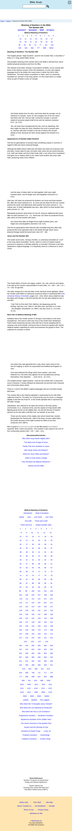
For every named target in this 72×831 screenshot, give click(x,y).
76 (33, 575)
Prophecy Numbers (30, 735)
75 (27, 575)
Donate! (52, 806)
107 (39, 595)
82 (33, 579)
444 (26, 48)
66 (45, 568)
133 (51, 610)
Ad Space (50, 30)
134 (20, 614)
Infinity (21, 517)
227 (39, 641)
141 (26, 618)
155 (39, 626)
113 (39, 599)
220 (39, 638)
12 (31, 39)
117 (26, 603)
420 (33, 661)
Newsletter (33, 30)
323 (20, 653)
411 (20, 661)
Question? (22, 30)
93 (27, 587)
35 (39, 548)
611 (42, 669)
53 (39, 560)
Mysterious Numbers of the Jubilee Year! (36, 719)
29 (39, 544)
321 (51, 649)
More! (51, 48)
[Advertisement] (36, 14)
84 (45, 579)
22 (36, 42)
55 (51, 560)
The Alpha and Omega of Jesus (36, 442)
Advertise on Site (36, 813)
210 (45, 634)
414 (26, 661)
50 (20, 560)
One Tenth (38, 517)
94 (33, 587)
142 (33, 618)
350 (45, 653)
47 (39, 556)
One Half (28, 521)
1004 (29, 684)
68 (20, 571)
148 (33, 622)
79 (51, 575)
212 (20, 638)
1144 (36, 688)
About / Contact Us (24, 806)
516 (23, 669)
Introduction (27, 513)
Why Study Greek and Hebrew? (36, 450)
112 (33, 599)
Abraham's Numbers (45, 715)
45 (27, 556)
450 (26, 665)
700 (33, 673)
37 (51, 548)
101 (39, 591)
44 (20, 556)
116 (20, 603)
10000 (46, 696)
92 (20, 587)
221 (45, 638)
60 (45, 564)
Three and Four (26, 525)
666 (26, 673)
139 (51, 614)
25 (46, 42)
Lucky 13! (47, 731)
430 (45, 661)
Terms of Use (29, 810)
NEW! (42, 30)
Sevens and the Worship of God (36, 727)
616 (20, 673)
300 (45, 645)
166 (26, 630)
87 (27, 583)
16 (33, 536)
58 (33, 564)
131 (39, 610)
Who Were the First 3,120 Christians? (36, 712)
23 (39, 540)
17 (52, 39)
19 (20, 42)
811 (39, 677)
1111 (50, 684)
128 (20, 610)
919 (35, 680)
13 (36, 39)
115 (51, 599)
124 (33, 607)
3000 (25, 696)
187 (20, 634)
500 (45, 665)
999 (41, 680)
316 (33, 649)
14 (41, 39)
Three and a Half (41, 521)
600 (36, 669)
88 (33, 583)
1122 (29, 688)
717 (45, 673)
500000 (34, 700)
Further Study (45, 739)
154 (33, 626)
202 (33, 634)
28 (33, 544)
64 (33, 568)
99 (26, 591)
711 (39, 673)
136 (33, 614)
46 (33, 556)
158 (51, 626)
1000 (48, 680)
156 (45, 626)
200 (26, 634)
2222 (50, 692)
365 (51, 653)
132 (45, 610)
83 (39, 579)
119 (39, 603)
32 (20, 548)
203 (39, 634)
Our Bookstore (40, 806)
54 (45, 560)
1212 (43, 688)
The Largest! (44, 700)
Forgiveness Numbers (27, 715)
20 (25, 42)
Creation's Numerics (29, 739)
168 (33, 630)
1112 (22, 688)
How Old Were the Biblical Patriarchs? (36, 462)
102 (45, 591)
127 (51, 607)
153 (26, 626)
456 (33, 665)
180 (51, 630)
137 (39, 614)
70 (35, 45)
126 (45, 607)
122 (20, 607)
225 (32, 641)
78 (45, 575)
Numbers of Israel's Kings (30, 731)
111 (46, 45)
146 (20, 622)
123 (26, 607)
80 (20, 579)
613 (48, 669)
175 (45, 630)
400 (39, 657)
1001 (22, 684)
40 (30, 45)
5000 (39, 696)
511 (51, 665)
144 (45, 618)
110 (21, 599)
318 (39, 649)
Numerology (45, 735)
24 (41, 42)
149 (39, 622)
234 (20, 645)
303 (51, 645)
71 (39, 571)
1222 (50, 688)
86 (20, 583)
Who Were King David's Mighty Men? (36, 438)
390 (33, 657)
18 (45, 536)
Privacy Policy (43, 810)
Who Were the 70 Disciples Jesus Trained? (36, 704)
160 (20, 630)
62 (20, 568)
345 (39, 653)
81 (27, 579)
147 (26, 622)
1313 (29, 692)
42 (45, 552)
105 (26, 595)
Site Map (49, 802)
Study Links (23, 802)
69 (27, 571)
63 (27, 568)
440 (51, 661)
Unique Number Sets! (43, 525)
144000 (25, 700)
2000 (43, 692)
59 (39, 564)
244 (26, 645)
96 (45, 587)
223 (25, 641)
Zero (29, 517)
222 (52, 45)
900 (23, 680)
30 (19, 45)
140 (20, 618)
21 (31, 42)
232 (46, 641)
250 (33, 645)
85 (51, 579)
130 (33, 610)
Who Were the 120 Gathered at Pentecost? (36, 708)
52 (33, 560)
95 (39, 587)
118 (33, 603)
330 (26, 653)
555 (32, 48)
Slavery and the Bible (36, 466)
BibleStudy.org (37, 821)
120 (45, 603)
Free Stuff (37, 802)
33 (25, 45)
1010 (36, 684)
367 (20, 657)
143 (39, 618)
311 (20, 649)
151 (51, 622)
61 (51, 564)
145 (51, 618)
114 (45, 599)
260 (39, 645)
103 (51, 591)
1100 (43, 684)
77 (40, 45)
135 (26, 614)
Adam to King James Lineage (36, 458)
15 (46, 39)
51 (27, 560)
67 (51, 568)
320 (45, 649)
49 (51, 556)
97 (51, 587)
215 (26, 638)
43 (51, 552)
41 (39, 552)
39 (27, 552)
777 (38, 48)
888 (44, 48)
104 (20, 595)
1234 (22, 692)
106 (33, 595)
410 (51, 657)
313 (26, 649)
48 (45, 556)
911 (29, 680)
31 (51, 544)
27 (27, 544)
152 (20, 626)
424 (39, 661)
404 (45, 657)
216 (33, 638)
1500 (36, 692)
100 (33, 591)
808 (33, 677)
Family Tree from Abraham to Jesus (36, 446)
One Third (49, 517)
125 (39, 607)
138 (45, 614)
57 (27, 564)
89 (39, 583)
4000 (32, 696)
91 (51, 583)
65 (39, 568)
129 (26, 610)
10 (20, 39)
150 (45, 622)
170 (39, 630)
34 (33, 548)
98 (20, 591)
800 (26, 677)
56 (20, 564)
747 (51, 673)
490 (39, 665)
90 (45, 583)
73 (51, 571)
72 (45, 571)
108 (45, 595)
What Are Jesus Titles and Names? (36, 454)
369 (26, 657)
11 (25, 39)
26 (52, 42)
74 (20, 575)
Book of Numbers (42, 513)
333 (19, 48)
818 (45, 677)
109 (51, 595)
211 (51, 634)
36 (45, 548)
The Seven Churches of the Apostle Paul (36, 723)
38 (20, 552)
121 (51, 603)
